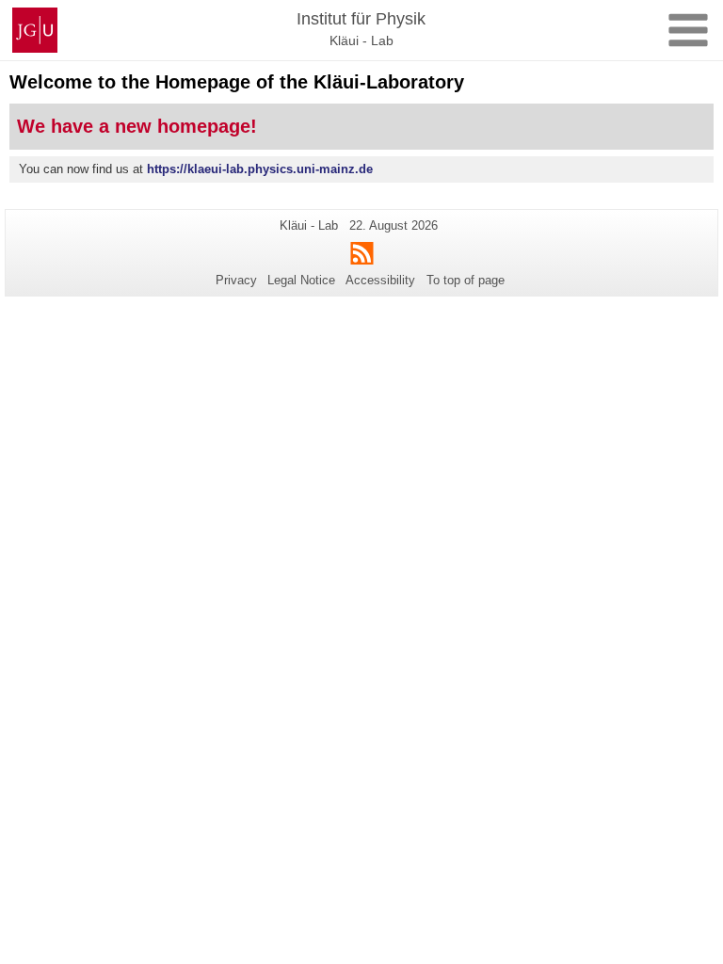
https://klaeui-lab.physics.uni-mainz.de (260, 169)
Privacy (236, 280)
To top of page (465, 280)
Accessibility (380, 280)
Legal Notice (301, 280)
